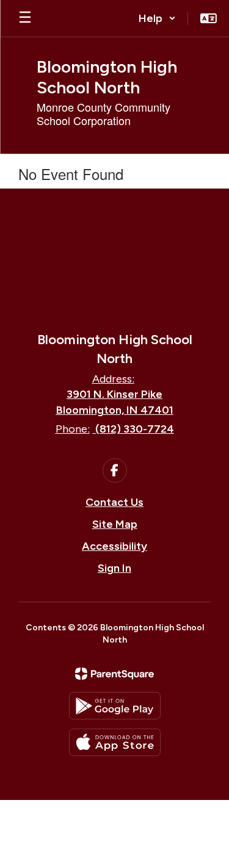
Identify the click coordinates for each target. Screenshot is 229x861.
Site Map (114, 524)
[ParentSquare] (114, 674)
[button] (157, 18)
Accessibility (114, 546)
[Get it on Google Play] (115, 705)
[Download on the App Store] (115, 742)
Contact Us (114, 502)
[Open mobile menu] (25, 18)
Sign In (114, 568)
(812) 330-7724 (134, 429)
